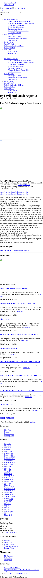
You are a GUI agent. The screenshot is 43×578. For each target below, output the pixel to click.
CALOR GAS (9, 44)
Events (6, 432)
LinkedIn (15, 250)
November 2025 (9, 459)
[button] (2, 10)
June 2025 (7, 468)
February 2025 (9, 476)
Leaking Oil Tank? (14, 36)
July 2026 (7, 444)
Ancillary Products (14, 33)
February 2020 (9, 498)
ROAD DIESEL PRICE (8, 348)
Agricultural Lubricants (16, 25)
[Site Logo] (12, 8)
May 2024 (7, 483)
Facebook (3, 250)
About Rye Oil (9, 49)
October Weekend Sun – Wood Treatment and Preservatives (21, 391)
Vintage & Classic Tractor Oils (18, 31)
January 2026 (8, 455)
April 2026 (7, 449)
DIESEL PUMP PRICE (12, 568)
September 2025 (9, 462)
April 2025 (7, 472)
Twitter (9, 250)
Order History (8, 558)
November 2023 (9, 491)
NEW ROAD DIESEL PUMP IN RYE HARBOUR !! (19, 335)
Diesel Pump (4, 319)
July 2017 (7, 502)
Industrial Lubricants (15, 29)
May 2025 (7, 470)
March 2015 (8, 515)
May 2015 (7, 513)
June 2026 (7, 446)
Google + (21, 250)
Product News (9, 434)
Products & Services (11, 20)
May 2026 (7, 447)
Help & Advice (9, 34)
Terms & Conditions (11, 546)
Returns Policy (9, 548)
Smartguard (8, 560)
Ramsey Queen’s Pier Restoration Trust (14, 288)
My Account (8, 556)
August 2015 (8, 511)
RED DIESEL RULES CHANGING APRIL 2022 (17, 304)
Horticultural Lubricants (16, 27)
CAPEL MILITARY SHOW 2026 (15, 573)
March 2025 (8, 474)
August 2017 (8, 500)
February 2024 (9, 487)
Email (27, 250)
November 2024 (9, 479)
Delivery (7, 540)
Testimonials (12, 40)
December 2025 (9, 457)
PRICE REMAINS (7, 418)
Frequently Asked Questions (17, 38)
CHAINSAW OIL (6, 404)
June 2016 (7, 507)
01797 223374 (9, 5)
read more (20, 311)
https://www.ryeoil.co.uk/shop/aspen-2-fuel (14, 194)
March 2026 (8, 451)
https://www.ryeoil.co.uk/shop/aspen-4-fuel (14, 192)
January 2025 (8, 477)
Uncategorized (9, 436)
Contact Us (12, 53)
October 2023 (8, 492)
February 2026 (9, 453)
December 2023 (9, 489)
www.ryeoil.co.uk (24, 185)
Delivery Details (9, 48)
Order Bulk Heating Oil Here (13, 46)
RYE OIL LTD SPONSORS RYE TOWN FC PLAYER (20, 362)
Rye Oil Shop (8, 42)
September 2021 (9, 496)
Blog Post (7, 430)
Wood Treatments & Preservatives (19, 21)
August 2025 (8, 464)
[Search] (20, 12)
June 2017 (7, 504)
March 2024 (8, 485)
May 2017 (7, 506)
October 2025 (8, 461)
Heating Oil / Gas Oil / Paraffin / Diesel (21, 23)
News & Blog (13, 51)
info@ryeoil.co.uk (10, 3)
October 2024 (8, 481)
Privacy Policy (9, 544)
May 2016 (7, 509)
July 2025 (7, 466)
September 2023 (9, 494)
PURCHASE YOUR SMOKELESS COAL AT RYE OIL (20, 375)
